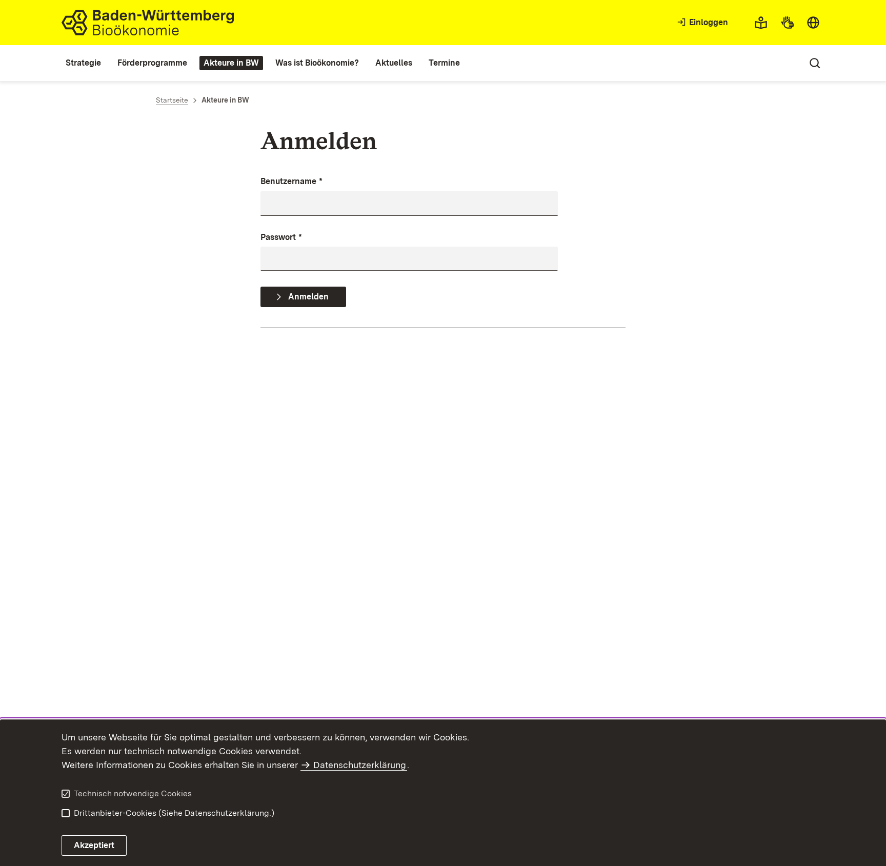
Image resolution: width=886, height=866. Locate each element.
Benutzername (291, 181)
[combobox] (813, 22)
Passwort (281, 237)
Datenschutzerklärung (359, 764)
